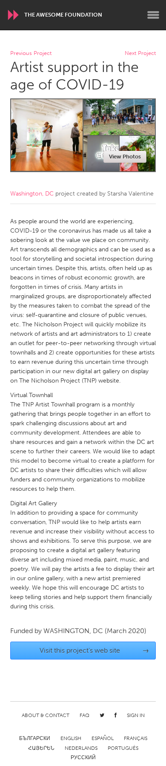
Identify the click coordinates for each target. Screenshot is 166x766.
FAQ (84, 715)
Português (123, 748)
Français (135, 738)
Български (34, 738)
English (70, 738)
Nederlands (81, 748)
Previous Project (31, 53)
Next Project (140, 53)
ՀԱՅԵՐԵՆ (41, 748)
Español (103, 738)
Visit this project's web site (94, 650)
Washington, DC (32, 193)
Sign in (136, 715)
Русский (83, 757)
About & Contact (45, 715)
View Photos (125, 156)
